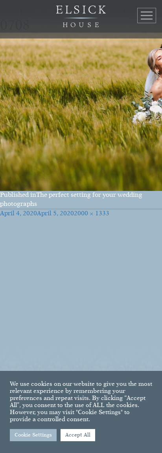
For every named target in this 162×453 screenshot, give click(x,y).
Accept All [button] (77, 435)
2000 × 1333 (91, 214)
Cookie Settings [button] (33, 435)
